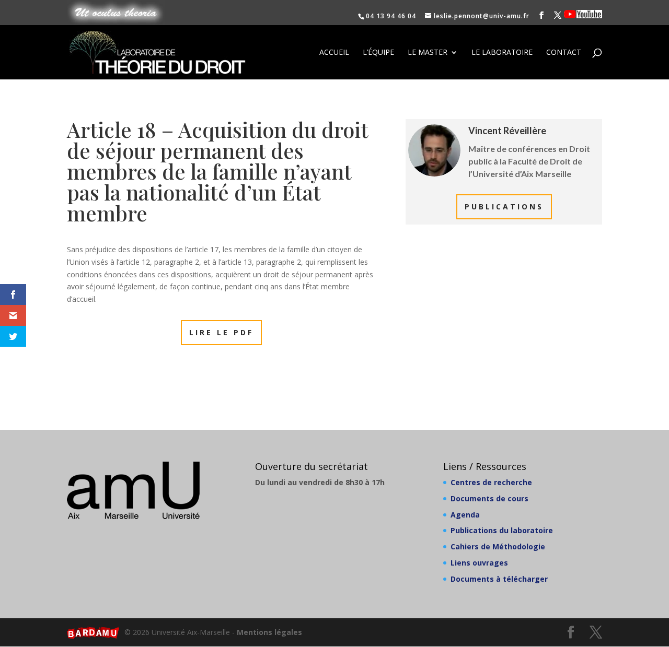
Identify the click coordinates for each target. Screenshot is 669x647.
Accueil (334, 53)
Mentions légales (269, 632)
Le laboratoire (502, 53)
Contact (563, 53)
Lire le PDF (221, 332)
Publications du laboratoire (502, 530)
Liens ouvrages (479, 563)
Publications (504, 206)
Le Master (427, 53)
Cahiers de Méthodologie (498, 546)
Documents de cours (489, 498)
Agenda (465, 515)
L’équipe (378, 53)
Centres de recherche (491, 482)
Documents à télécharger (499, 579)
